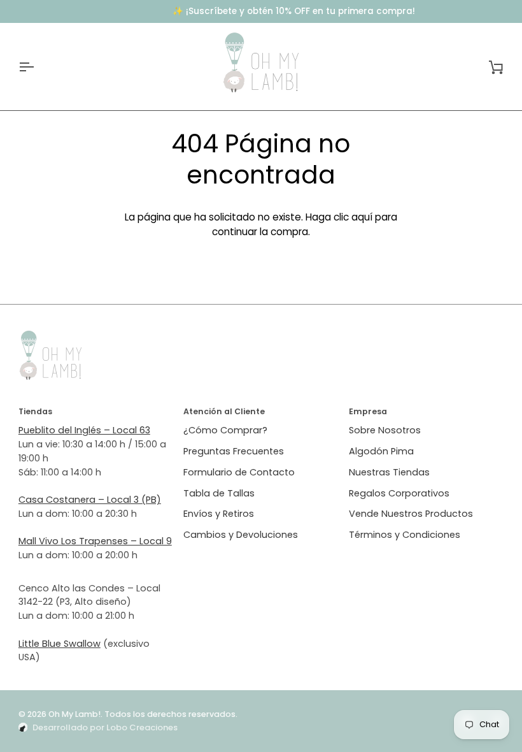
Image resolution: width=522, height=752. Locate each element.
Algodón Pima (381, 451)
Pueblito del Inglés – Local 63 (84, 430)
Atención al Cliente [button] (224, 411)
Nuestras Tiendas (389, 472)
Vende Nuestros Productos (411, 513)
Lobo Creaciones (142, 727)
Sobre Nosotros (385, 430)
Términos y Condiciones (404, 534)
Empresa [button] (368, 411)
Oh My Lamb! (74, 714)
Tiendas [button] (35, 411)
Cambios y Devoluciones (240, 534)
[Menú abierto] (37, 66)
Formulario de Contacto (239, 472)
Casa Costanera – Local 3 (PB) (89, 499)
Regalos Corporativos (399, 493)
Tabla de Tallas (219, 493)
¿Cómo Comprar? (225, 430)
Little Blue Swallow (59, 643)
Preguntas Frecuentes (233, 451)
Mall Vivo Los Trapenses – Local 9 (95, 541)
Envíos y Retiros (218, 513)
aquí (361, 217)
